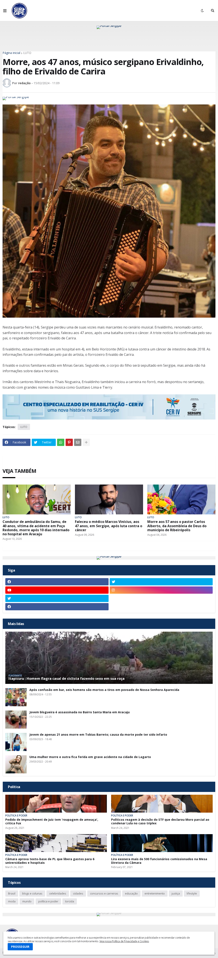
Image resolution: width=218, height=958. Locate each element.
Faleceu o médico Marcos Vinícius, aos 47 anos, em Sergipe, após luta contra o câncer (108, 526)
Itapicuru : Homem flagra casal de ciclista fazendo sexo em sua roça (67, 679)
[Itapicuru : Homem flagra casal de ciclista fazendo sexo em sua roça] (109, 658)
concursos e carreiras (104, 893)
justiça (176, 893)
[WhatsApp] (60, 442)
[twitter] (161, 581)
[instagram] (161, 590)
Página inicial (11, 52)
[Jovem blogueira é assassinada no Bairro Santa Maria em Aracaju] (16, 720)
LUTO (27, 52)
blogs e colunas (32, 893)
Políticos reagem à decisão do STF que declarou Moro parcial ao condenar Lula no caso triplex (160, 821)
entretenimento (155, 893)
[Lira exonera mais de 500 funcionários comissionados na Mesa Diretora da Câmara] (162, 843)
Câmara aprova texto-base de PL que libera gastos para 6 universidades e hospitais (49, 861)
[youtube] (57, 590)
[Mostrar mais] (86, 442)
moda (12, 901)
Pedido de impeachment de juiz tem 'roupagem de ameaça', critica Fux (51, 821)
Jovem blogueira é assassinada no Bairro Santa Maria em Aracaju (79, 712)
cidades (78, 893)
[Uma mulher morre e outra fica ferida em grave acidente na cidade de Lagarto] (16, 764)
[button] (5, 10)
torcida (69, 901)
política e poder (48, 901)
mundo (27, 901)
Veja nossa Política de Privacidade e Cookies (124, 941)
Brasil (11, 893)
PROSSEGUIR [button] (20, 947)
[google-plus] (161, 598)
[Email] (77, 442)
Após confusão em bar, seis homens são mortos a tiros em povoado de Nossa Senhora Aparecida (104, 690)
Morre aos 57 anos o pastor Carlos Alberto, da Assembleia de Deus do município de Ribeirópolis (177, 526)
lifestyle (192, 893)
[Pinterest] (69, 442)
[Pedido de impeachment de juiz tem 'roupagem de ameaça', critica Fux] (56, 804)
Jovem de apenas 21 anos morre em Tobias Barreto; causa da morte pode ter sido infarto (98, 735)
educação (131, 893)
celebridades (57, 893)
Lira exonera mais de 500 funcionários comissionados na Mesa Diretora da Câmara (159, 861)
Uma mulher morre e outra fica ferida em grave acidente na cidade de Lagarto (90, 757)
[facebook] (57, 581)
